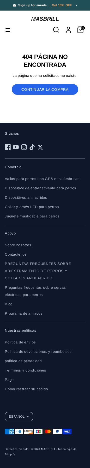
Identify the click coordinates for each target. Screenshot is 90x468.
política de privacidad (23, 361)
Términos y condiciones (25, 370)
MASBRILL (45, 19)
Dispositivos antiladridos (26, 197)
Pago (9, 380)
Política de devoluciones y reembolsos (38, 351)
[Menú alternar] (7, 30)
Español (16, 416)
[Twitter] (40, 147)
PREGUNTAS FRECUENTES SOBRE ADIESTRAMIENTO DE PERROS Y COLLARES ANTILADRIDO (38, 271)
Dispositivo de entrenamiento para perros (40, 188)
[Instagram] (24, 147)
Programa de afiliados (24, 313)
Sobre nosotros (18, 245)
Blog (8, 304)
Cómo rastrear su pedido (26, 389)
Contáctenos (16, 254)
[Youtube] (16, 147)
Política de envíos (20, 342)
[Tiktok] (32, 147)
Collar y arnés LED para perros (32, 207)
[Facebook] (8, 147)
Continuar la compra (44, 89)
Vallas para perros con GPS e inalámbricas (42, 179)
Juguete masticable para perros (32, 216)
